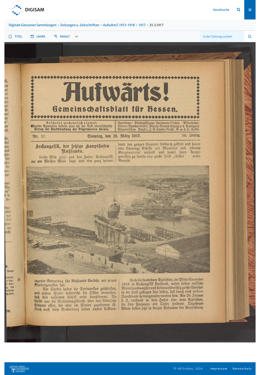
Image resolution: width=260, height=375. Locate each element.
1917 (142, 25)
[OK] (238, 9)
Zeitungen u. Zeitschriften (79, 25)
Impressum (218, 368)
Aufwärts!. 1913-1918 (119, 25)
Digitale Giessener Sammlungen (32, 25)
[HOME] (26, 9)
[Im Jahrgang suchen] (250, 36)
